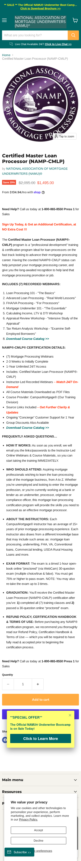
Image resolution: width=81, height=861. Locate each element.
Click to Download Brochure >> (40, 8)
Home (6, 55)
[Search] (73, 35)
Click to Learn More (40, 738)
